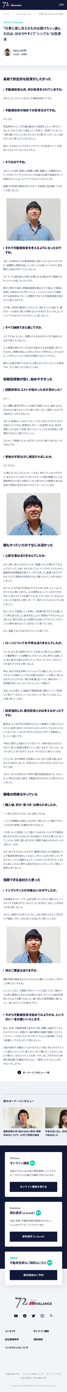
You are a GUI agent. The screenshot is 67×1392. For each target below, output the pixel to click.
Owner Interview (23, 14)
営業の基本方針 (13, 1374)
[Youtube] (16, 1315)
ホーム (6, 14)
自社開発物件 (12, 1339)
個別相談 (38, 1339)
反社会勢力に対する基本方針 (33, 1378)
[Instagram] (42, 1315)
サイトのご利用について (33, 1374)
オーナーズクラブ (54, 1374)
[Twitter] (33, 1315)
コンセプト (10, 1331)
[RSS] (51, 1315)
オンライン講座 (41, 1331)
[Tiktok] (24, 1315)
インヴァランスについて (16, 1347)
